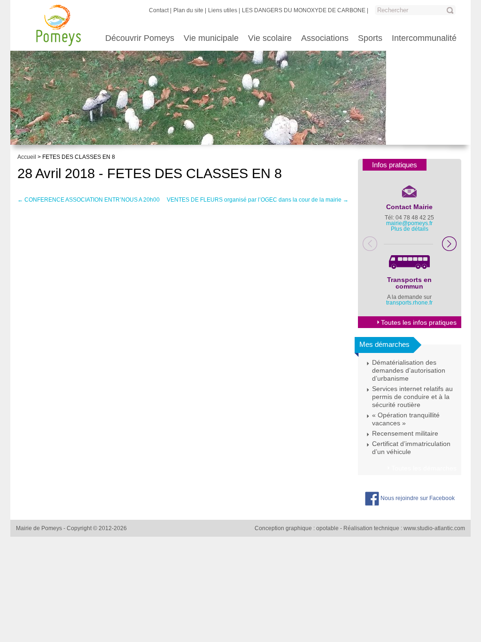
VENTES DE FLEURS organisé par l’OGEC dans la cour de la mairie (258, 199)
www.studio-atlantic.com (434, 528)
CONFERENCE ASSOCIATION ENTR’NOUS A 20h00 (88, 199)
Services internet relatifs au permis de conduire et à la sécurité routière (412, 396)
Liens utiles (222, 10)
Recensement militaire (405, 433)
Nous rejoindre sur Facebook (417, 498)
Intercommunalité (424, 38)
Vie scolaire (270, 38)
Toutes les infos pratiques (419, 322)
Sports (370, 38)
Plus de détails (409, 229)
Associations (325, 38)
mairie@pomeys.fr (409, 223)
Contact (159, 10)
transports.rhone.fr (409, 302)
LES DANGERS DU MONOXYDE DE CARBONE (303, 10)
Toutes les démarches (424, 468)
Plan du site (188, 10)
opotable (327, 528)
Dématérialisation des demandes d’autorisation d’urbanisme (408, 370)
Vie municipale (211, 38)
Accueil (26, 157)
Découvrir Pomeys (139, 38)
